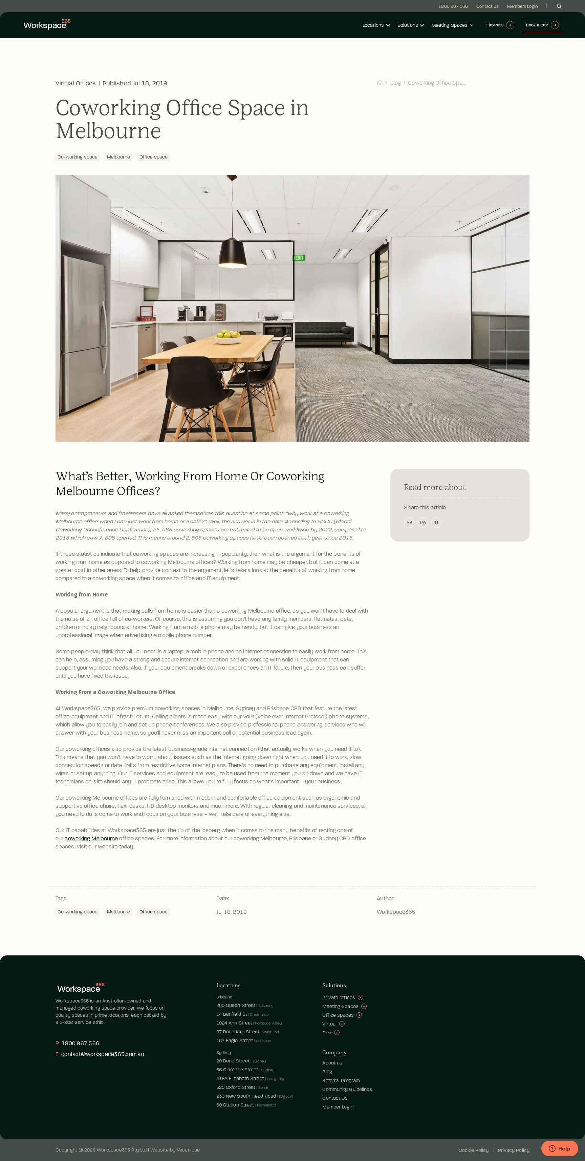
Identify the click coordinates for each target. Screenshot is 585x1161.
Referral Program (341, 1080)
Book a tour (537, 25)
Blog (395, 83)
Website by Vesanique (175, 1150)
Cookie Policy (474, 1150)
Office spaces (337, 1015)
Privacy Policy (513, 1150)
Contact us (487, 6)
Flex (326, 1033)
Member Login (337, 1107)
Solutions (407, 25)
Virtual (329, 1024)
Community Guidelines (347, 1089)
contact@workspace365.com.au (100, 1054)
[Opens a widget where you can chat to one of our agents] (559, 1149)
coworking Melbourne (91, 839)
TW (423, 522)
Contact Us (335, 1098)
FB (409, 522)
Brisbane (224, 997)
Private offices (338, 997)
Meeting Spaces (450, 25)
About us (332, 1063)
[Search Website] (559, 6)
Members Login (522, 6)
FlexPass (494, 25)
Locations (373, 25)
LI (436, 522)
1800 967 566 (453, 6)
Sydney (223, 1052)
